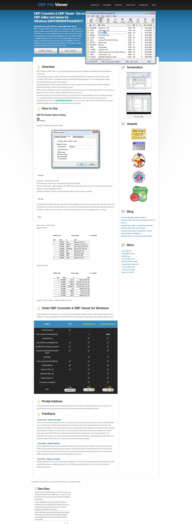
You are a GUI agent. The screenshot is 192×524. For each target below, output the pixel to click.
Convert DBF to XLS (128, 267)
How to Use (130, 5)
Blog (154, 5)
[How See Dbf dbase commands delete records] (139, 151)
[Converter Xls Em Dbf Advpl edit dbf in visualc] (138, 89)
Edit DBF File (126, 256)
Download (143, 5)
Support (118, 5)
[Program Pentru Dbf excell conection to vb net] (139, 170)
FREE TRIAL (45, 51)
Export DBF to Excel (128, 254)
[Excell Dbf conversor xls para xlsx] (139, 141)
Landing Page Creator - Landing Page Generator (137, 225)
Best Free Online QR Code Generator (133, 228)
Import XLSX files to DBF (129, 262)
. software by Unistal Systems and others (51, 502)
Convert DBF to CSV (128, 259)
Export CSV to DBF (128, 272)
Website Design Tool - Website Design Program (136, 236)
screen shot (40, 74)
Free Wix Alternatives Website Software (133, 217)
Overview (107, 5)
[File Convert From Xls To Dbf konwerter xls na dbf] (138, 185)
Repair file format (42, 512)
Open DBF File (126, 251)
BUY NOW (70, 51)
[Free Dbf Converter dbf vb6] (139, 204)
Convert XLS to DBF (128, 270)
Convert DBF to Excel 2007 (130, 264)
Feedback (95, 5)
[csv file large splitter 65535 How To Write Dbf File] (139, 118)
